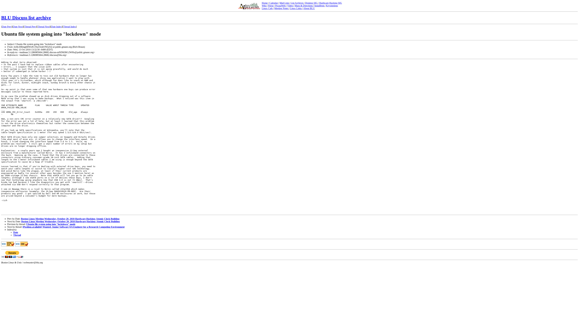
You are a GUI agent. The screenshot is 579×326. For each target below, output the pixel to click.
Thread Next (44, 26)
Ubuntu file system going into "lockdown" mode (50, 224)
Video (290, 5)
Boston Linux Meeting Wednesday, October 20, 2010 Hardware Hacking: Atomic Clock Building (70, 218)
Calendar (273, 3)
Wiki (264, 5)
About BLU (309, 8)
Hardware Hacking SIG (330, 3)
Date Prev (6, 26)
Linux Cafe (267, 8)
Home (265, 3)
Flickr (271, 5)
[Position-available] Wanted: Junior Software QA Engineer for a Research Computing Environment (74, 227)
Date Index (56, 26)
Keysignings (332, 5)
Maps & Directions (304, 5)
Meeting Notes (281, 8)
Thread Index (69, 26)
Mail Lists (285, 3)
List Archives (297, 3)
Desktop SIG (311, 3)
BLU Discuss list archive (26, 17)
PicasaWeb (280, 5)
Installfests (319, 5)
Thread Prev (30, 26)
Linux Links (296, 8)
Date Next (18, 26)
